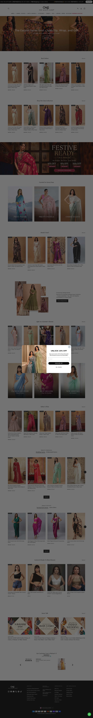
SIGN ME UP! (59, 363)
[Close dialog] (69, 347)
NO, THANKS (59, 367)
